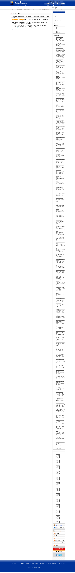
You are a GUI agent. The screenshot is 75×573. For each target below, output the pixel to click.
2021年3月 (58, 460)
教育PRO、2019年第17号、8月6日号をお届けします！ (60, 116)
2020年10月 (58, 465)
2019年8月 (58, 474)
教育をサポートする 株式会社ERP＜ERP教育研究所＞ (24, 3)
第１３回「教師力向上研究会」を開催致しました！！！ (60, 350)
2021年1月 (58, 462)
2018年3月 (58, 494)
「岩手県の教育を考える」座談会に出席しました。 (60, 421)
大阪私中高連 (59, 548)
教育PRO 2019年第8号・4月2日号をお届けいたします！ (60, 189)
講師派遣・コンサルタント (59, 545)
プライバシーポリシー (59, 5)
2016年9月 (58, 500)
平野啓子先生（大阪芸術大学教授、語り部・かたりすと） (60, 298)
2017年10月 (58, 499)
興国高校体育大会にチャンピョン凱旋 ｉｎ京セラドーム (60, 415)
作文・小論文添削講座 (59, 540)
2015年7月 (58, 504)
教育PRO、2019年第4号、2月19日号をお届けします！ (60, 211)
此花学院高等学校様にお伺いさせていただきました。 (60, 430)
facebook (57, 555)
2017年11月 (58, 498)
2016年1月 (58, 502)
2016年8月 (58, 501)
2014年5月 (58, 511)
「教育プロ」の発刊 (59, 533)
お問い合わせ (55, 563)
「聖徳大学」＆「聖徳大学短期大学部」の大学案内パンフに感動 (60, 433)
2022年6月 (58, 456)
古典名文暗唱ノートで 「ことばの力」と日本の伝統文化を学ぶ (60, 288)
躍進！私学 (58, 32)
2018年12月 (58, 484)
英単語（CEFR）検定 (59, 37)
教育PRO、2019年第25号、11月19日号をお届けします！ (60, 86)
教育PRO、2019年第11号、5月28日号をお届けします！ (60, 162)
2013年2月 (58, 515)
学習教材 (27, 563)
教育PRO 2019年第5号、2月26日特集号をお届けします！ (60, 203)
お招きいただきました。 (60, 79)
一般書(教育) (26, 8)
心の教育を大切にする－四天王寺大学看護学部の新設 (60, 242)
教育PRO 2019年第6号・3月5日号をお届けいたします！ (60, 193)
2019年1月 (58, 483)
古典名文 (57, 28)
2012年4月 (58, 521)
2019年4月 (58, 479)
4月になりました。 (59, 445)
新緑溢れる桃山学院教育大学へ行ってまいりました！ (60, 180)
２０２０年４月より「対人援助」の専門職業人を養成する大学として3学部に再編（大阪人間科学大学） (60, 98)
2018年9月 (58, 488)
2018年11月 (58, 485)
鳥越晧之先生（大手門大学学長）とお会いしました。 (60, 325)
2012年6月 (58, 518)
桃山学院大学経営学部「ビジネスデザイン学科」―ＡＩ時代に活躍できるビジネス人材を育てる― (60, 237)
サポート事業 (33, 8)
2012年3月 (58, 522)
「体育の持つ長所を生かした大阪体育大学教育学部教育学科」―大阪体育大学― (30, 17)
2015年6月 (58, 505)
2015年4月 (58, 507)
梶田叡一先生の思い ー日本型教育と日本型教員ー (60, 347)
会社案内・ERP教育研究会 (44, 8)
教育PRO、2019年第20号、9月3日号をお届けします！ (60, 110)
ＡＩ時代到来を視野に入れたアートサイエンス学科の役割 (60, 267)
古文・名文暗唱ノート (59, 536)
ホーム (13, 8)
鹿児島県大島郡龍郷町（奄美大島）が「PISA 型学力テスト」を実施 (60, 404)
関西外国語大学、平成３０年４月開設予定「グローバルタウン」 (60, 314)
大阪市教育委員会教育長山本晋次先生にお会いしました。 (60, 292)
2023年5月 (58, 454)
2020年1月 (58, 468)
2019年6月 (58, 477)
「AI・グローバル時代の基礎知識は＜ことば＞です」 (60, 82)
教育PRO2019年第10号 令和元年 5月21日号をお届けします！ (60, 169)
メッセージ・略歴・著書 (59, 527)
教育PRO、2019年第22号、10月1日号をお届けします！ (60, 103)
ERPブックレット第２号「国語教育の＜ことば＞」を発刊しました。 (60, 394)
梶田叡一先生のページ (54, 8)
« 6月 (54, 23)
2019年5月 (58, 478)
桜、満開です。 (58, 440)
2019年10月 (58, 472)
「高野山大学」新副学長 (60, 40)
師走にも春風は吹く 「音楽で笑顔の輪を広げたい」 (60, 230)
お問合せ (48, 5)
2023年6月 (58, 452)
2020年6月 (58, 466)
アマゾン (59, 551)
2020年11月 (58, 463)
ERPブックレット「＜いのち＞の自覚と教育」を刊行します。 (60, 398)
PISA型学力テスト (59, 543)
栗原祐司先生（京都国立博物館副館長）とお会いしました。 (60, 343)
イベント (57, 27)
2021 (57, 112)
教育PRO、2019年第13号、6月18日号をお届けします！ (60, 151)
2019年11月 (58, 471)
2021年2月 (58, 461)
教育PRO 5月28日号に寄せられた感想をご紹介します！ (60, 159)
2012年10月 (58, 516)
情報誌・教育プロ (19, 8)
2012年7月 (58, 517)
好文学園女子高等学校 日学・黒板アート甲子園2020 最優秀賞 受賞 (60, 55)
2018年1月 (58, 495)
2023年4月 (58, 455)
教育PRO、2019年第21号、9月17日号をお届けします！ (60, 106)
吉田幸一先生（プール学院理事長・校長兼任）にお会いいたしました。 (60, 71)
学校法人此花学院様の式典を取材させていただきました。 (60, 443)
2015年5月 (58, 506)
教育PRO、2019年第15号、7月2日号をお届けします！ (60, 130)
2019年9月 (58, 473)
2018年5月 (58, 493)
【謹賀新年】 (58, 303)
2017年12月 (58, 496)
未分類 (57, 31)
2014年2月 (58, 512)
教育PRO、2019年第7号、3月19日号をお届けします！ (60, 199)
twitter (60, 555)
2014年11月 (58, 510)
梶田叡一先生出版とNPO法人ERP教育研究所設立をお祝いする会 (60, 381)
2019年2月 (58, 482)
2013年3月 (58, 513)
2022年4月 (58, 457)
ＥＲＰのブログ (61, 8)
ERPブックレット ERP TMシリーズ (59, 538)
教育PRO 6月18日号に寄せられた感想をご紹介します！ (60, 148)
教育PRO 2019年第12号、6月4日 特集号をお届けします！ (60, 155)
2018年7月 (58, 490)
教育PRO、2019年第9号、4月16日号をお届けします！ (60, 183)
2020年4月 (58, 467)
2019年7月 (58, 476)
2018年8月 (58, 489)
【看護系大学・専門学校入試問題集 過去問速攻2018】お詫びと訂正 (60, 310)
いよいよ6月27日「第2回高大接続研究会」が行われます (60, 363)
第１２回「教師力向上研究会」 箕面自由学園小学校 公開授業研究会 (60, 354)
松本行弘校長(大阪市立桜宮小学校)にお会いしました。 (60, 75)
